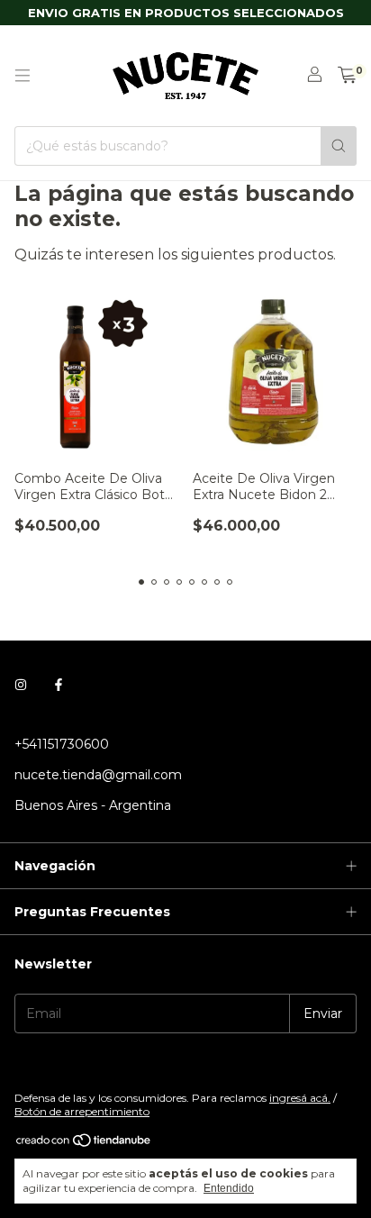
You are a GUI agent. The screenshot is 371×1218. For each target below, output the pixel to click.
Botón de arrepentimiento (81, 1111)
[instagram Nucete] (20, 685)
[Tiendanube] (84, 1143)
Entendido (229, 1188)
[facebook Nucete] (58, 685)
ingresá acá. (299, 1097)
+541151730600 (61, 744)
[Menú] (22, 76)
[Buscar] (339, 146)
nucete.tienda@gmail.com (98, 775)
